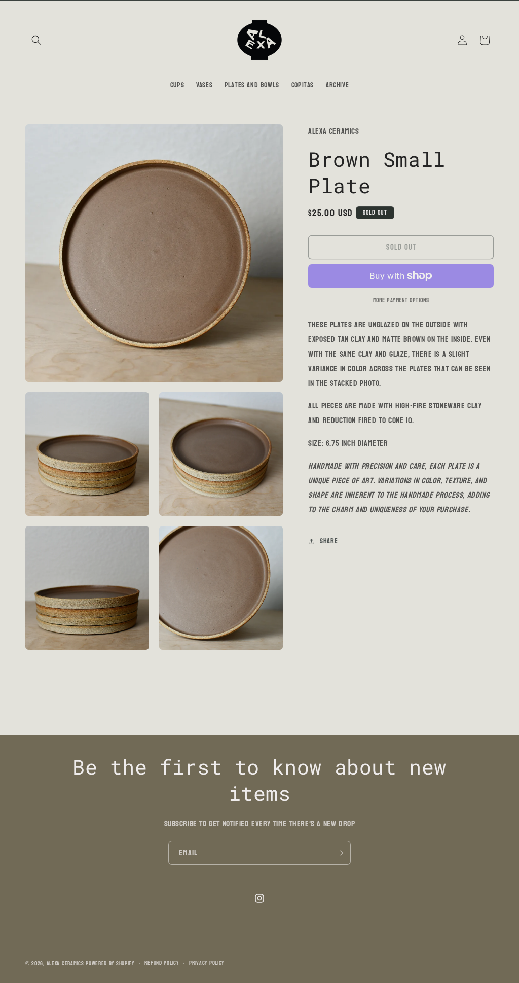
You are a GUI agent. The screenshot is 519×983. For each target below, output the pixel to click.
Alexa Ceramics (65, 963)
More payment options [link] (401, 300)
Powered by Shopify (110, 963)
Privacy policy (206, 963)
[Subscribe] (339, 853)
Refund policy (161, 963)
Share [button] (329, 541)
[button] (36, 40)
